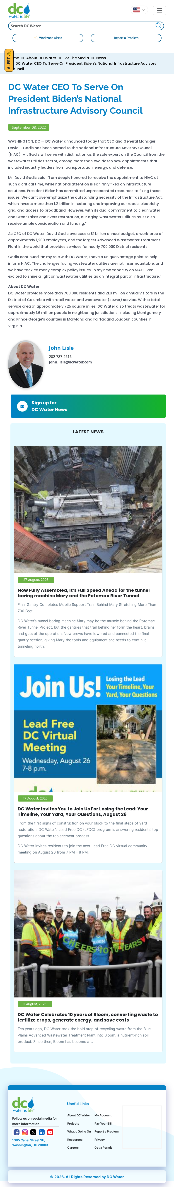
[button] (139, 10)
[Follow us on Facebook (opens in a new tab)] (16, 1132)
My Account (103, 1115)
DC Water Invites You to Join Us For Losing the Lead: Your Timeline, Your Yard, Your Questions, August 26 (83, 811)
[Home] (21, 10)
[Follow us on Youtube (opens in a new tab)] (50, 1132)
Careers (73, 1147)
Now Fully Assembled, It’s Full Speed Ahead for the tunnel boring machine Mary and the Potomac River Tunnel (84, 593)
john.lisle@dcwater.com (70, 362)
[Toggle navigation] (159, 10)
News (101, 58)
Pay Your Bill (102, 1123)
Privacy (99, 1139)
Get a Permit (103, 1147)
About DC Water (41, 58)
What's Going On (79, 1131)
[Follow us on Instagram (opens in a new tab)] (25, 1132)
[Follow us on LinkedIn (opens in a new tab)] (42, 1132)
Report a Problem (126, 38)
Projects (73, 1123)
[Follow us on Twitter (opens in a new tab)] (33, 1132)
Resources (74, 1139)
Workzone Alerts (50, 38)
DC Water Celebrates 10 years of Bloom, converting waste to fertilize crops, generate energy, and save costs (88, 1017)
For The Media (76, 58)
